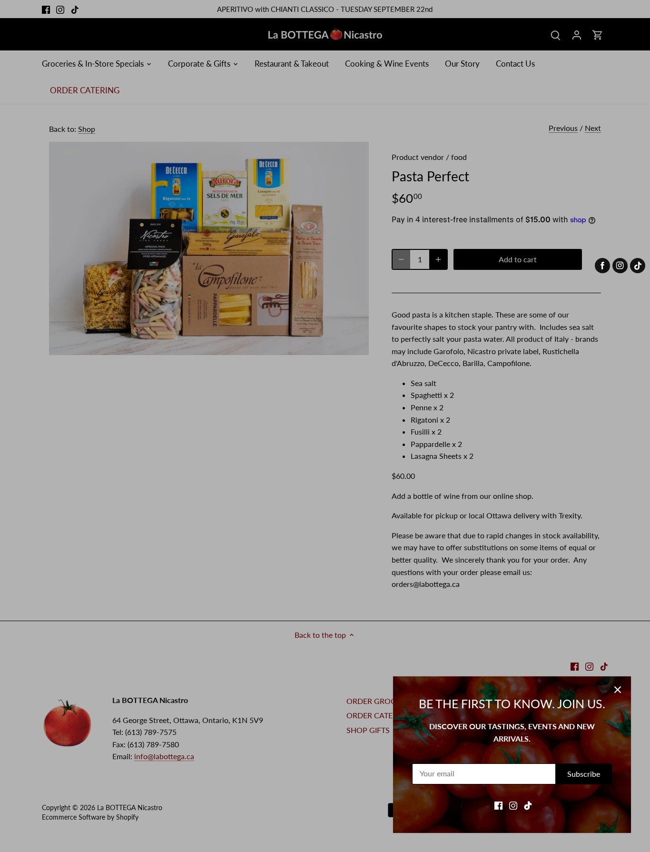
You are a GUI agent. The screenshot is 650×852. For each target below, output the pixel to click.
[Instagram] (513, 805)
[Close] (617, 689)
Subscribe (583, 773)
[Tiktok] (528, 805)
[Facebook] (498, 805)
